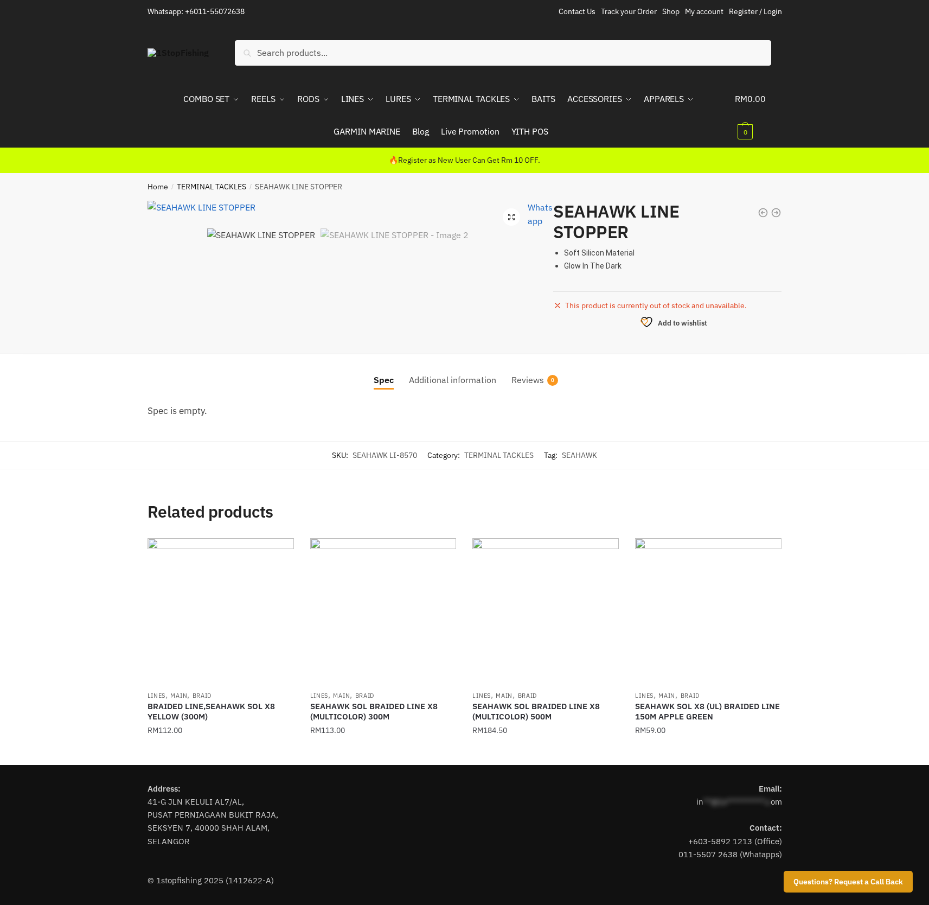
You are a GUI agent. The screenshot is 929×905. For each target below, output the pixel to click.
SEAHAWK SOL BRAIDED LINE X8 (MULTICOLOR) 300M (374, 711)
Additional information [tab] (452, 379)
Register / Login (755, 11)
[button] (511, 217)
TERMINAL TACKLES (211, 187)
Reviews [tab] (527, 379)
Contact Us (577, 11)
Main (178, 695)
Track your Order (629, 11)
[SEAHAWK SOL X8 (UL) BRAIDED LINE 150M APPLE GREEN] (708, 611)
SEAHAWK (579, 455)
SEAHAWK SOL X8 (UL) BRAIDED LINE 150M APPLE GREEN (707, 711)
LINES (157, 695)
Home (158, 187)
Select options (221, 752)
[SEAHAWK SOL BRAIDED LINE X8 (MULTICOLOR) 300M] (383, 611)
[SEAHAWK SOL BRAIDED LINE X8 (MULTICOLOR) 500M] (545, 611)
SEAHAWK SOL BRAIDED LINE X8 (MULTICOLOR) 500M (536, 711)
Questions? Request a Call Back (848, 882)
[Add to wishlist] (280, 552)
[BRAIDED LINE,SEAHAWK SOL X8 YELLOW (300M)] (221, 611)
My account (704, 11)
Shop (671, 11)
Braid (202, 695)
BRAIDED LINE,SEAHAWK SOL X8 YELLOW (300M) (211, 711)
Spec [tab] (384, 379)
